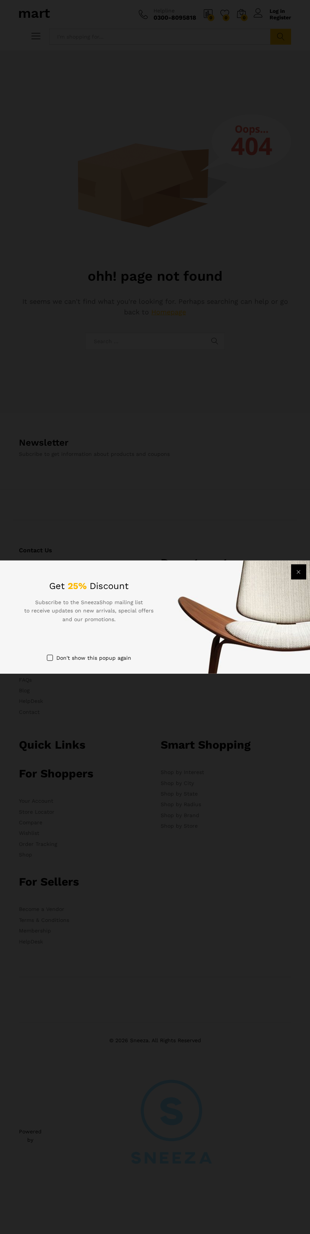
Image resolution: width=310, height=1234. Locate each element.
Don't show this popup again (93, 658)
